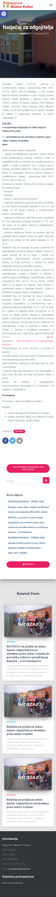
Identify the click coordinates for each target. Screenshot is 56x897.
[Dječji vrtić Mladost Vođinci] (19, 5)
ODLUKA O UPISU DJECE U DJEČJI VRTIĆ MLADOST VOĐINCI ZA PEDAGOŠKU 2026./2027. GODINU (26, 548)
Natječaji (19, 431)
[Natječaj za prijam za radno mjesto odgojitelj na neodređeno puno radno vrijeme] (28, 774)
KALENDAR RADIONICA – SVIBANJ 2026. (26, 537)
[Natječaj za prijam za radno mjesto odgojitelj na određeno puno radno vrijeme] (28, 701)
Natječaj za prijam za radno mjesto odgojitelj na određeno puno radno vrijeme (26, 730)
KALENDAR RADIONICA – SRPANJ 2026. (26, 501)
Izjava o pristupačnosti (12, 883)
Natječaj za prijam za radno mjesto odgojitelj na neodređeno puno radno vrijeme (27, 803)
